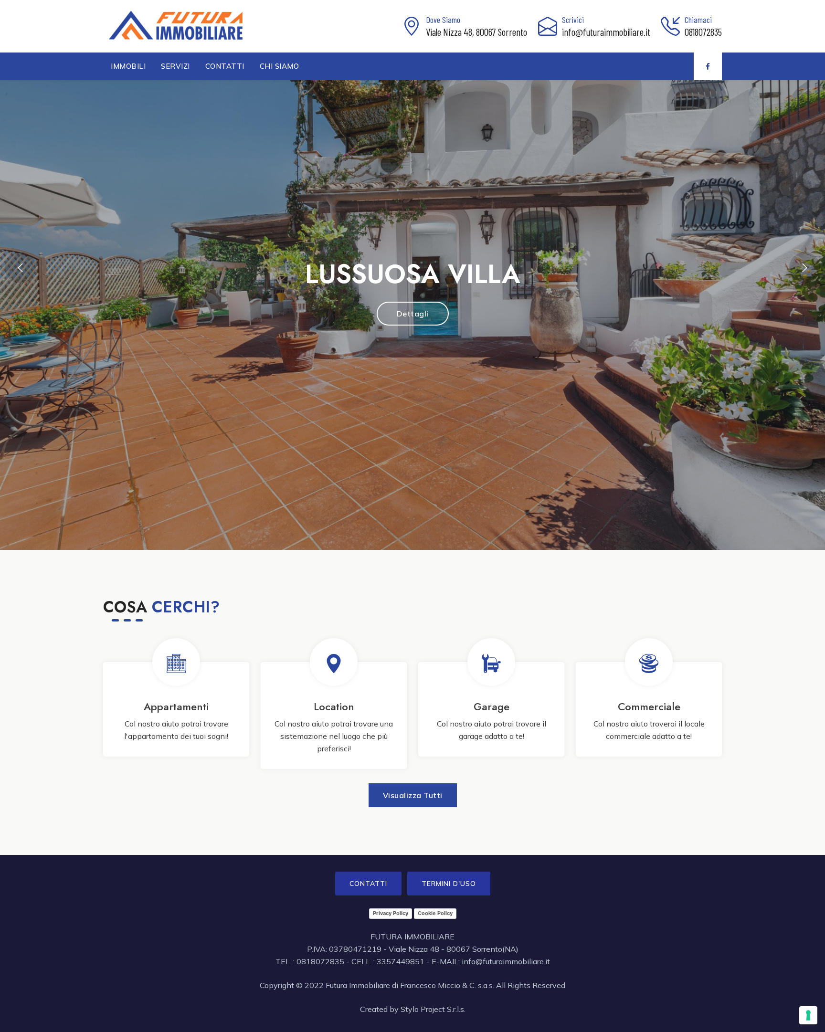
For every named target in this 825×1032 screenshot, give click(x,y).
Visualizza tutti (413, 795)
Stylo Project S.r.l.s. (433, 1009)
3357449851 (400, 961)
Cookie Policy (435, 913)
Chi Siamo (279, 66)
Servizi (175, 66)
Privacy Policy (390, 913)
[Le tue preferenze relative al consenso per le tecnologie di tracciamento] (808, 1015)
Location (334, 706)
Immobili (128, 66)
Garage (491, 706)
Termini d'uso (449, 883)
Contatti (224, 66)
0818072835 (703, 32)
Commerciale (649, 706)
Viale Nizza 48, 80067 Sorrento (476, 32)
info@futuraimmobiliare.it (606, 32)
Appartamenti (176, 706)
